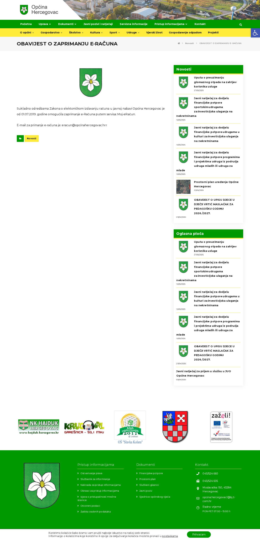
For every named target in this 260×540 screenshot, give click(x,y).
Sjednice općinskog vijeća (154, 496)
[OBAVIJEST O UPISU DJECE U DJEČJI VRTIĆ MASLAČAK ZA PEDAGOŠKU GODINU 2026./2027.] (183, 205)
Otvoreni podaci (90, 505)
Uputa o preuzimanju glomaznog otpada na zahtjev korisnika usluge (215, 82)
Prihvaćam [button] (199, 534)
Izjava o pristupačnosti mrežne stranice (96, 498)
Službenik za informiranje (95, 479)
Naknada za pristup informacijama (100, 484)
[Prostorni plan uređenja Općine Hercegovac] (183, 187)
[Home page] (179, 43)
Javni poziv (145, 490)
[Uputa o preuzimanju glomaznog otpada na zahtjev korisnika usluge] (183, 82)
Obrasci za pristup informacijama (99, 490)
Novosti (31, 138)
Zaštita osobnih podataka (95, 511)
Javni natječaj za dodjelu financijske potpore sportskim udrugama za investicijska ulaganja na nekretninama (204, 107)
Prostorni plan (147, 479)
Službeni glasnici (149, 484)
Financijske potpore (151, 473)
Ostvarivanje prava (91, 473)
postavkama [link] (170, 536)
